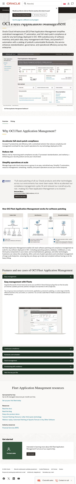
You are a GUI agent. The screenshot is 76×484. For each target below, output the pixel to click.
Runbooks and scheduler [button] (12, 354)
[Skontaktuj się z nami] (72, 3)
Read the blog (7, 411)
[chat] (38, 480)
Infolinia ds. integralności (34, 472)
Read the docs (7, 409)
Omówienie (5, 10)
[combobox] (42, 3)
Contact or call (64, 480)
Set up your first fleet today (11, 400)
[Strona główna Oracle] (13, 3)
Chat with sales (47, 480)
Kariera (61, 469)
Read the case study (20, 196)
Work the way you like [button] (11, 372)
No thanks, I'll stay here (40, 15)
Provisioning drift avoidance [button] (13, 366)
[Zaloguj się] (68, 3)
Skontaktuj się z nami (48, 472)
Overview (5, 121)
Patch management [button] (10, 360)
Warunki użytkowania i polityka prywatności (25, 469)
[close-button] (71, 480)
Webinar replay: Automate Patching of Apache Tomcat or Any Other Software (28, 420)
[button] (3, 3)
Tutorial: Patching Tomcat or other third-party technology (21, 417)
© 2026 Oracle (6, 469)
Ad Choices (54, 469)
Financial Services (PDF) (10, 428)
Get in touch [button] (31, 454)
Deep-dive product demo (10, 414)
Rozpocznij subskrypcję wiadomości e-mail (13, 472)
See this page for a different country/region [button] (25, 20)
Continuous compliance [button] (11, 348)
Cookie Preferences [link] (44, 469)
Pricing (13, 121)
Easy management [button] (10, 276)
